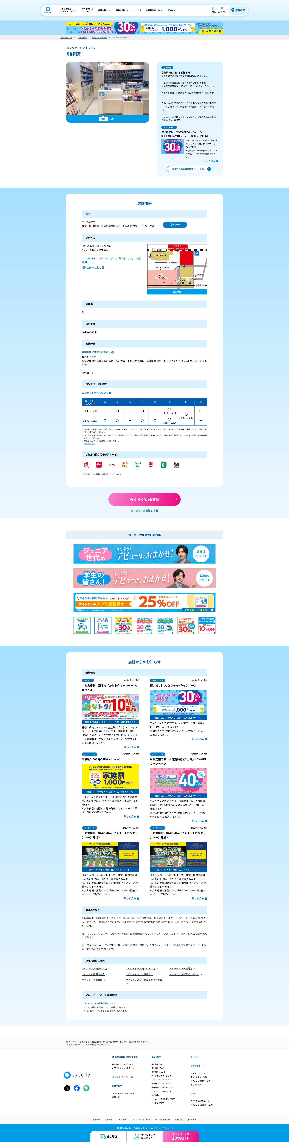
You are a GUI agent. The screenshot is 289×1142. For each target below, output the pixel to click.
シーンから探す (157, 1102)
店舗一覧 (116, 1097)
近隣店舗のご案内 (91, 267)
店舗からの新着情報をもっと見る (188, 169)
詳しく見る (209, 160)
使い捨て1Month (158, 1072)
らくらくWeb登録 (144, 499)
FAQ (214, 12)
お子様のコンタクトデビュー (124, 1068)
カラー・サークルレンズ (161, 1091)
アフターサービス (198, 1073)
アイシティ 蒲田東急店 (93, 974)
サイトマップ (122, 1119)
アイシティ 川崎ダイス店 (94, 968)
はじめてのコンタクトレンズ (125, 1056)
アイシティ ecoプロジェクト (202, 1104)
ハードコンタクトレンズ (161, 1076)
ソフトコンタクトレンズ (161, 1079)
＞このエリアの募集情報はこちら (100, 1003)
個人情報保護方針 (162, 1119)
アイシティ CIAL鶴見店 (180, 968)
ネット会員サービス (199, 1077)
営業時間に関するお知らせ (96, 352)
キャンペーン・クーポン (123, 1077)
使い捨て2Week (158, 1068)
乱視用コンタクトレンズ (161, 1083)
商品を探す (156, 1056)
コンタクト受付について (95, 392)
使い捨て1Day (157, 1064)
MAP (177, 224)
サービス (194, 1056)
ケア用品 (155, 1095)
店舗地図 (112, 1136)
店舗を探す (117, 1085)
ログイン (222, 12)
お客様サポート (197, 1065)
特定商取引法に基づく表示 (185, 1119)
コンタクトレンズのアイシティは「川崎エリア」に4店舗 (111, 260)
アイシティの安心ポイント (148, 1136)
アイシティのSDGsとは (200, 1101)
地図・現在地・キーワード (123, 1093)
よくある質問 (196, 1084)
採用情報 (108, 1119)
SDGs (193, 1093)
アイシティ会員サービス (200, 1080)
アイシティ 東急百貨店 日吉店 (184, 974)
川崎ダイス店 (89, 443)
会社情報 (96, 1119)
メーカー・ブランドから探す (163, 1099)
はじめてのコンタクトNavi (123, 1064)
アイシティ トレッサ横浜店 (139, 974)
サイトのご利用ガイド (141, 1119)
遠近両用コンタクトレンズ (162, 1087)
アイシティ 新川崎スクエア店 (140, 968)
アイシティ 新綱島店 (92, 980)
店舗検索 (240, 10)
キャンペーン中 (181, 1136)
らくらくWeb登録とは (143, 510)
